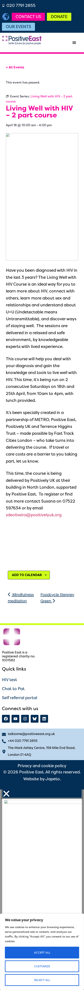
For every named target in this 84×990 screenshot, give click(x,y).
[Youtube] (15, 719)
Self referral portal (19, 697)
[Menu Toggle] (74, 42)
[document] (42, 889)
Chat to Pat (13, 688)
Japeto (52, 778)
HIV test (9, 679)
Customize (42, 966)
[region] (42, 952)
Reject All (42, 980)
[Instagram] (25, 719)
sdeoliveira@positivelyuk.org (34, 514)
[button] (42, 793)
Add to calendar (27, 575)
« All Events (15, 67)
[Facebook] (6, 719)
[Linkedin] (44, 719)
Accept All (42, 952)
